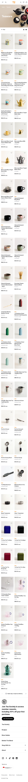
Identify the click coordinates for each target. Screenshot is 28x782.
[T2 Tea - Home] (14, 2)
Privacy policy (4, 775)
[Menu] (2, 2)
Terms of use (11, 775)
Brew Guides (6, 735)
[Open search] (6, 2)
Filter (4, 29)
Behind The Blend (7, 741)
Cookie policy (19, 775)
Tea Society (5, 724)
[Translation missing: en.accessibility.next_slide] (25, 693)
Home (3, 7)
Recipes (4, 730)
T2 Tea (6, 778)
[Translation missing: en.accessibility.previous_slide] (2, 693)
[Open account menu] (20, 2)
